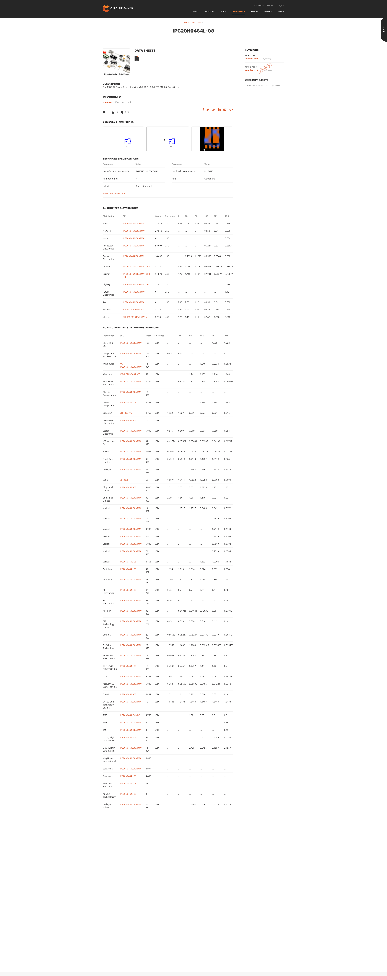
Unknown (108, 102)
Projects (209, 11)
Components (238, 11)
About (281, 11)
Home (195, 11)
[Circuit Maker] (118, 8)
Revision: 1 (251, 67)
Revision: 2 (251, 55)
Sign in (281, 5)
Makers (268, 11)
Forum (254, 11)
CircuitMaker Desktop (263, 5)
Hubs (223, 11)
